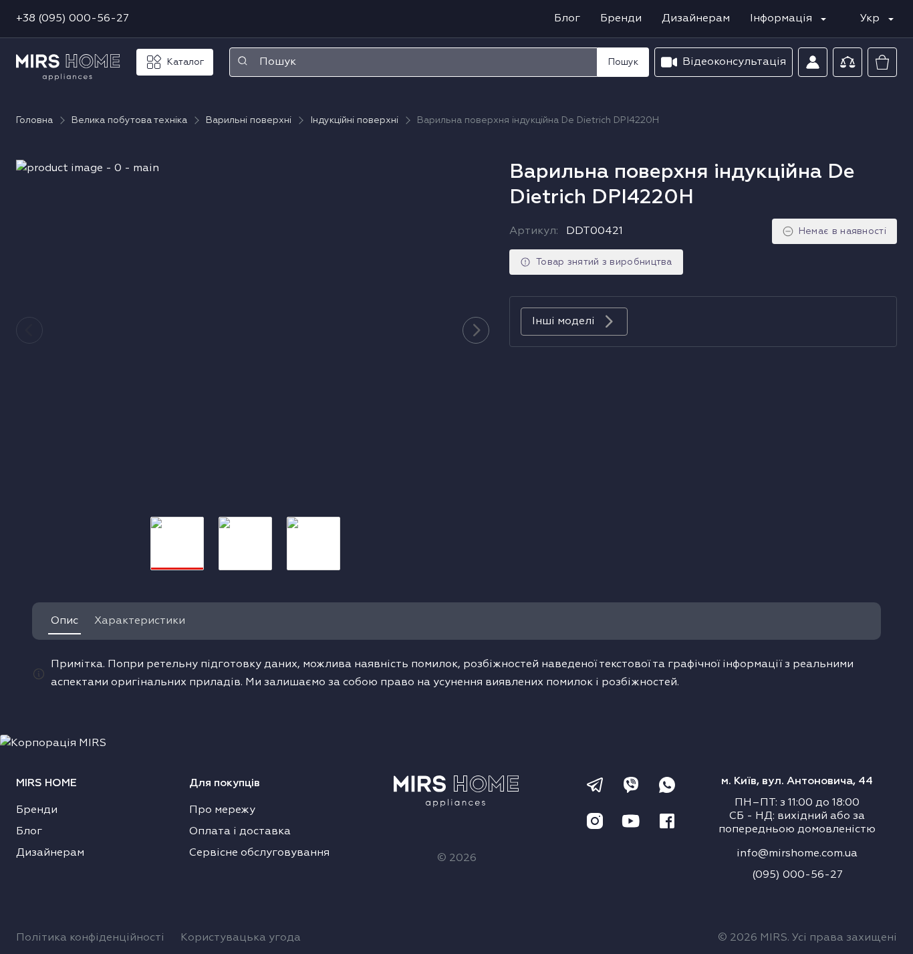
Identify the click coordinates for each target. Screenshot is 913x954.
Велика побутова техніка (129, 120)
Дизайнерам (696, 18)
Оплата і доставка (240, 831)
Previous (29, 330)
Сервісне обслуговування (259, 853)
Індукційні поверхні (354, 120)
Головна (34, 120)
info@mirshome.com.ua (797, 853)
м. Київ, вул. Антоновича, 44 (797, 781)
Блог (567, 18)
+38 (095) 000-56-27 (72, 18)
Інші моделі (563, 321)
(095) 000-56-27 (797, 875)
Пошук (623, 62)
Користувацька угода (240, 938)
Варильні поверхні (248, 120)
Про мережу (222, 810)
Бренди (621, 18)
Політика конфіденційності (90, 938)
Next (476, 330)
